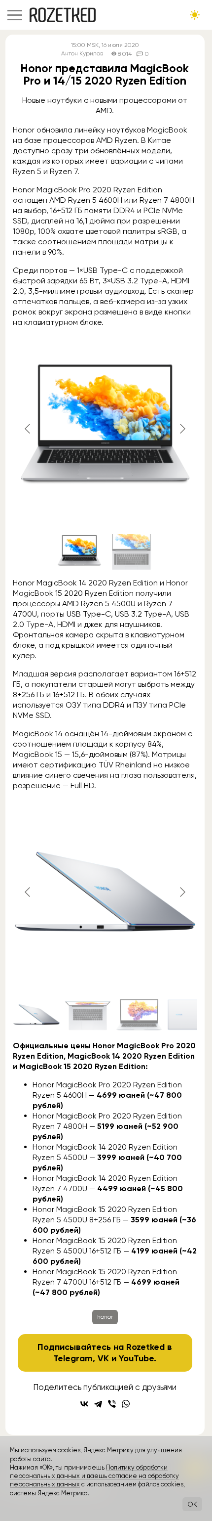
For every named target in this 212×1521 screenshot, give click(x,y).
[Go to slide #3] (139, 1014)
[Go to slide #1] (79, 552)
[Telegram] (98, 1404)
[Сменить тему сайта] (195, 15)
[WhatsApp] (126, 1404)
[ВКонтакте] (84, 1404)
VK (103, 1358)
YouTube (136, 1358)
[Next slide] (182, 428)
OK (192, 1504)
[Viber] (112, 1404)
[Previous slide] (28, 428)
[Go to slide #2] (130, 552)
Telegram (73, 1358)
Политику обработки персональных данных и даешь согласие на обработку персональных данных (94, 1476)
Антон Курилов (82, 53)
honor (105, 1316)
